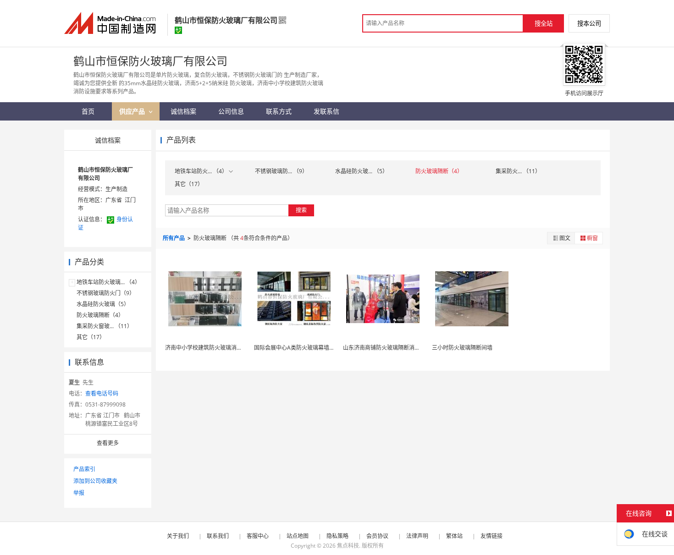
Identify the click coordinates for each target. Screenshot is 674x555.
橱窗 (592, 238)
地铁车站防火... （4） (202, 171)
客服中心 (258, 536)
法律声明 (417, 536)
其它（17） (91, 337)
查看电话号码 (101, 393)
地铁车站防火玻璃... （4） (108, 282)
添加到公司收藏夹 (95, 481)
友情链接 (492, 536)
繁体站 (454, 536)
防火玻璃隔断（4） (100, 315)
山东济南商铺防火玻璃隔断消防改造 (387, 348)
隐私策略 (337, 536)
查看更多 (108, 443)
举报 (78, 493)
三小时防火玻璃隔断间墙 (462, 348)
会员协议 (377, 536)
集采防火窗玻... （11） (105, 326)
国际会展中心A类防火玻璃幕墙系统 (297, 348)
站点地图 (298, 536)
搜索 (301, 210)
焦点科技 (348, 546)
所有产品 (174, 238)
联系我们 (218, 536)
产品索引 (84, 469)
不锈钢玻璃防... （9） (281, 171)
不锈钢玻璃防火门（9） (106, 293)
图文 (564, 238)
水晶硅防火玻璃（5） (103, 304)
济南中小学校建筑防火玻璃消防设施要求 (214, 348)
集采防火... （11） (518, 171)
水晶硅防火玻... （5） (361, 171)
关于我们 (178, 536)
